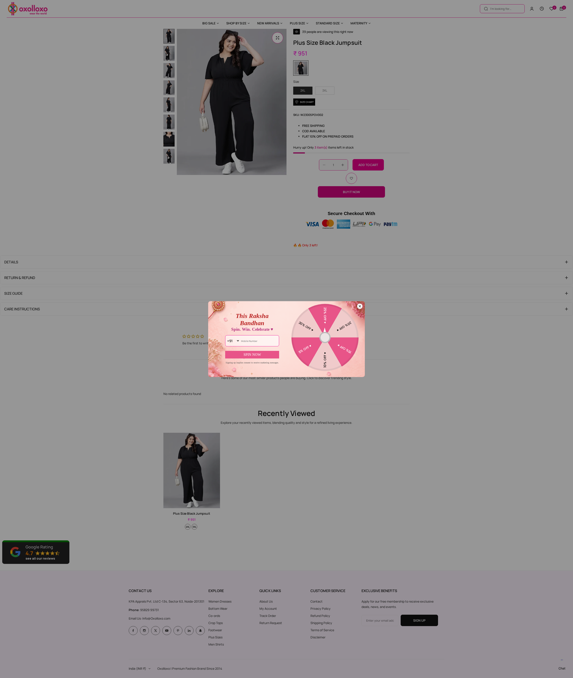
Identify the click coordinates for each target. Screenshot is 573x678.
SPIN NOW (252, 354)
